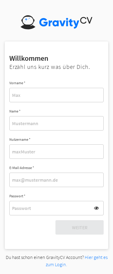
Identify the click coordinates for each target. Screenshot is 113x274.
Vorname (17, 83)
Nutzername (19, 139)
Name (14, 111)
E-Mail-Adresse (21, 167)
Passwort (17, 196)
